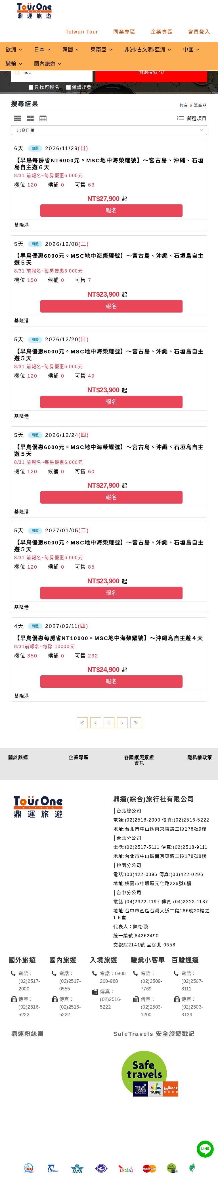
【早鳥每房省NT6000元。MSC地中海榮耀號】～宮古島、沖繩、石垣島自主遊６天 (109, 164)
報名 (111, 211)
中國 (189, 49)
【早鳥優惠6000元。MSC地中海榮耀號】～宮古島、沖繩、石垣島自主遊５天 (109, 259)
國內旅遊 (45, 63)
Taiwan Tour (82, 31)
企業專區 (162, 31)
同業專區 (124, 31)
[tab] (17, 118)
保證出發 (82, 87)
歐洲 (12, 49)
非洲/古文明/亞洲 (145, 49)
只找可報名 (46, 87)
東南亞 (99, 49)
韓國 (68, 49)
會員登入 (199, 31)
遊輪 (12, 63)
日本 (40, 49)
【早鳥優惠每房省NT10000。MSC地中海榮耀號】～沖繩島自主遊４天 (108, 638)
